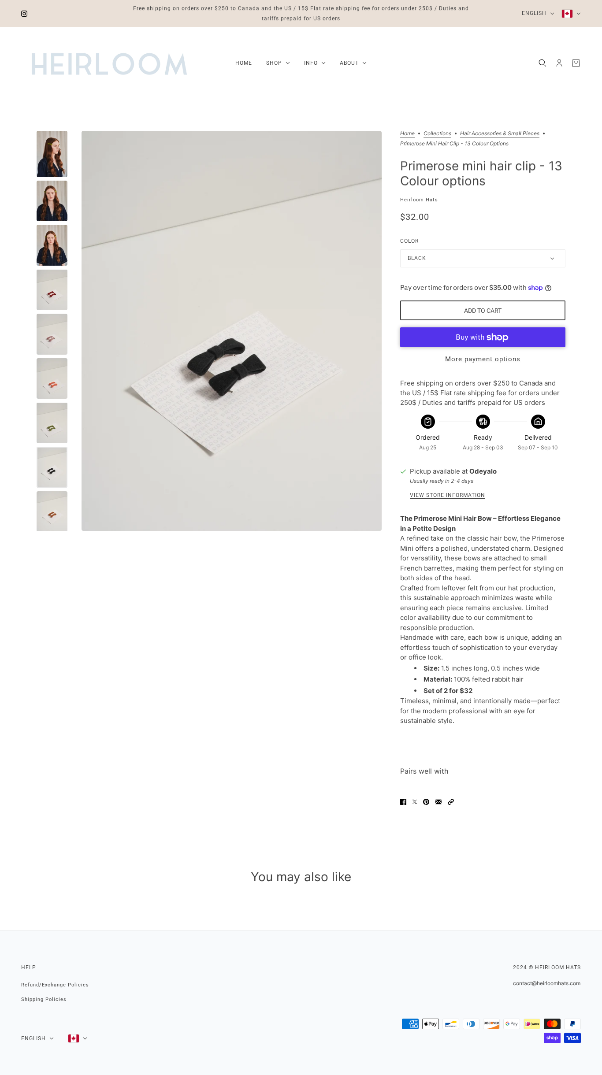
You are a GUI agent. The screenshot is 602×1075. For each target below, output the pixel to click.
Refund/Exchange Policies (55, 985)
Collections (437, 134)
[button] (450, 801)
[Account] (559, 63)
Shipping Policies (44, 999)
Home (407, 134)
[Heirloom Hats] (109, 63)
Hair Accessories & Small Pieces (499, 134)
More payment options (482, 359)
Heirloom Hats (419, 200)
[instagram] (24, 13)
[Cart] (576, 63)
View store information (447, 495)
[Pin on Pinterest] (426, 801)
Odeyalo (483, 471)
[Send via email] (438, 801)
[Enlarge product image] (232, 331)
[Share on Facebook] (403, 801)
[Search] (542, 63)
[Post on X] (414, 801)
